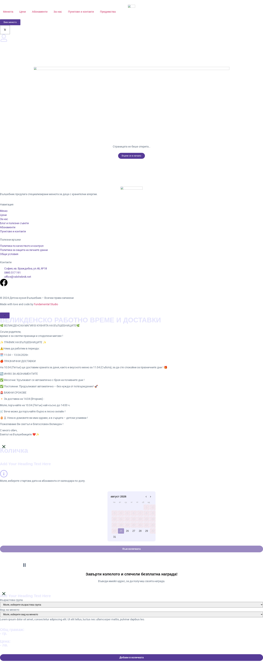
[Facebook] (4, 282)
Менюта (8, 11)
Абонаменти (39, 11)
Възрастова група (11, 600)
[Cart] (5, 29)
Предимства (108, 11)
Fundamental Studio (46, 304)
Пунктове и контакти (81, 11)
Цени (22, 11)
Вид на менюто (9, 609)
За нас (58, 11)
